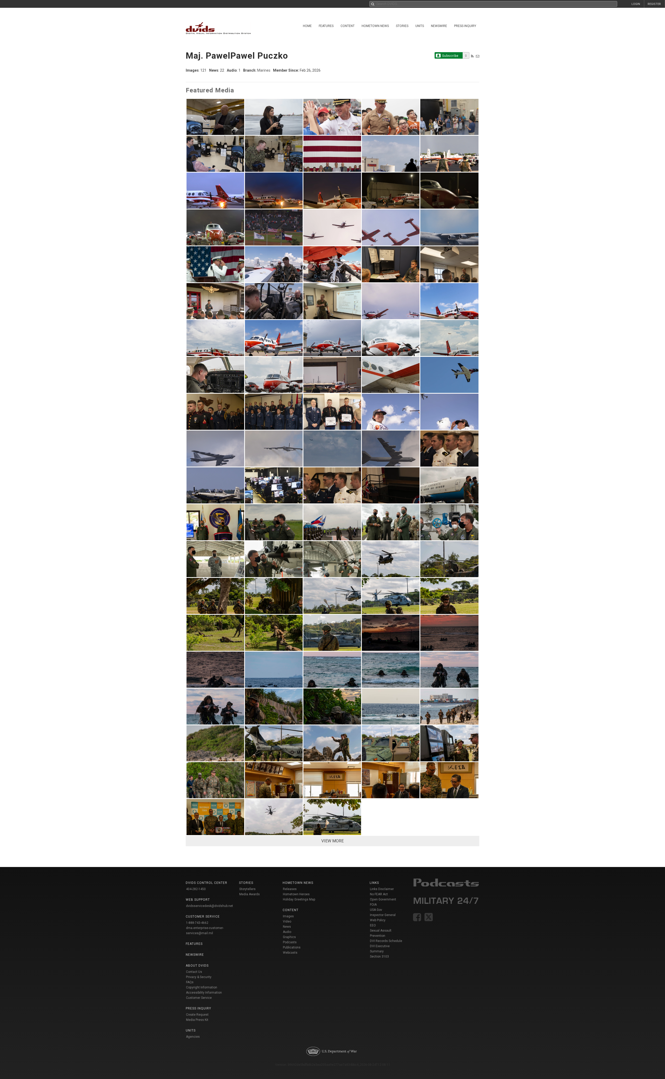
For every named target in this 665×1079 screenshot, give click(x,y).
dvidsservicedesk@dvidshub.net (209, 906)
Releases (290, 889)
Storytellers (247, 889)
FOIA (373, 904)
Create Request (197, 1014)
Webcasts (290, 952)
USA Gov (376, 910)
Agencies (193, 1037)
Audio (287, 932)
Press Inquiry (465, 26)
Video (287, 921)
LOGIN (635, 4)
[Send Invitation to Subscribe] (477, 56)
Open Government (383, 899)
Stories (402, 26)
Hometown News (375, 26)
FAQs (190, 982)
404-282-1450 (196, 889)
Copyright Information (201, 987)
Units (419, 26)
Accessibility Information (204, 992)
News (287, 926)
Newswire (439, 26)
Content (348, 26)
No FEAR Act (379, 894)
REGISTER (654, 4)
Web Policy (377, 920)
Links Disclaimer (382, 889)
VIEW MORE (332, 840)
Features (326, 26)
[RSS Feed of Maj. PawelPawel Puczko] (472, 56)
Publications (292, 947)
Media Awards (249, 894)
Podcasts (290, 942)
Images (288, 916)
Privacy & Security (198, 977)
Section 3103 (379, 956)
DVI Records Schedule (386, 941)
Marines (263, 70)
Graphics (289, 937)
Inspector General (383, 915)
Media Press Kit (197, 1020)
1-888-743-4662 (197, 923)
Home (307, 26)
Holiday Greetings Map (299, 899)
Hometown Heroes (296, 894)
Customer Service (199, 998)
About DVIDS (197, 965)
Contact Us (194, 972)
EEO (373, 925)
